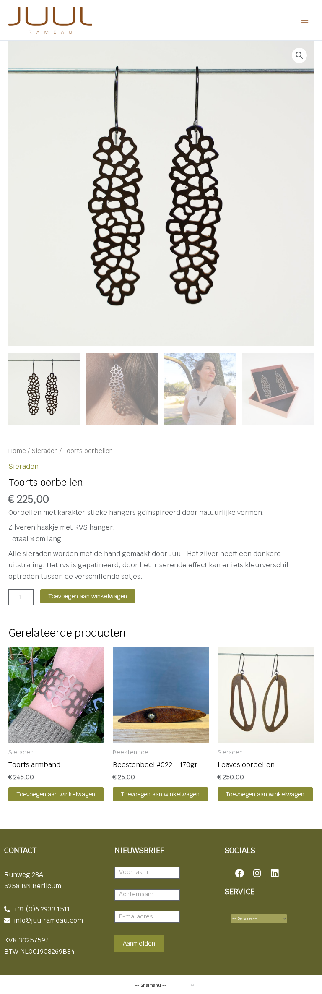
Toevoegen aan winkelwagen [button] (56, 794)
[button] (299, 55)
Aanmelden (139, 943)
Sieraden (44, 451)
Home (17, 451)
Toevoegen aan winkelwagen (88, 596)
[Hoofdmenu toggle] (305, 20)
